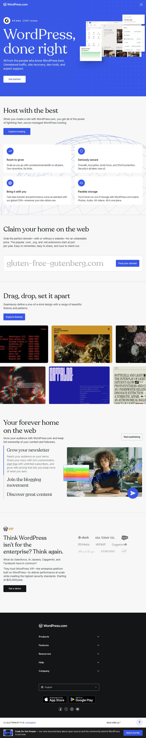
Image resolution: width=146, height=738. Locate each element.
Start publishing (132, 436)
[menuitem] (14, 4)
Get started (15, 79)
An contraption (19, 722)
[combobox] (69, 687)
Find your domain (127, 263)
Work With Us (113, 722)
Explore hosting (17, 131)
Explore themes (14, 316)
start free (12, 463)
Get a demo (15, 588)
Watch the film (133, 733)
